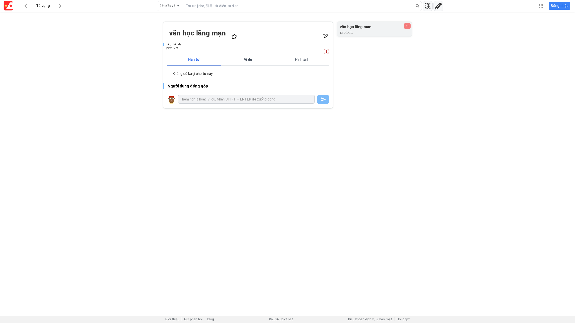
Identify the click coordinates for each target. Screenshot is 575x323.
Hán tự (193, 59)
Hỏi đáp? (403, 319)
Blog (210, 319)
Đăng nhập (559, 6)
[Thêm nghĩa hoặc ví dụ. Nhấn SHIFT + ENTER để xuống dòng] (246, 99)
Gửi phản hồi (193, 319)
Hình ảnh (302, 59)
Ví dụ (248, 59)
